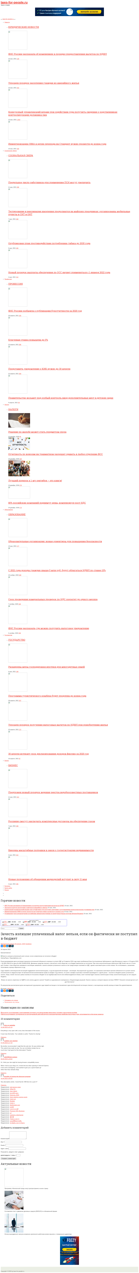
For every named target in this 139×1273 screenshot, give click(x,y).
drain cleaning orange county (18, 1097)
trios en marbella (9, 1025)
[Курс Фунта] (45, 922)
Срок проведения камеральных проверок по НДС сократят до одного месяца (52, 599)
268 (17, 219)
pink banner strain (15, 1087)
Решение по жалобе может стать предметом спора (37, 431)
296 (17, 884)
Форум (7, 890)
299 (20, 633)
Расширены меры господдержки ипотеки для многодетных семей (46, 666)
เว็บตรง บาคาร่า (14, 1119)
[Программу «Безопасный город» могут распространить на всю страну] (14, 1186)
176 (20, 485)
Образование (9, 509)
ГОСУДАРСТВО (16, 639)
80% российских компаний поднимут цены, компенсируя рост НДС (47, 502)
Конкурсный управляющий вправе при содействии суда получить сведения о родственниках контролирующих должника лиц (62, 113)
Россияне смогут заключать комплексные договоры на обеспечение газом (51, 821)
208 (20, 575)
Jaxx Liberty (13, 1091)
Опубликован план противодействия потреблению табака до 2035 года (49, 243)
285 (20, 344)
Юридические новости (8, 944)
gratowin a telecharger (16, 1115)
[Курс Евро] (25, 922)
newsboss (28, 944)
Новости (7, 22)
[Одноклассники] (4, 946)
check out (13, 1099)
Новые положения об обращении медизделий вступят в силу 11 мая (47, 879)
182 (18, 148)
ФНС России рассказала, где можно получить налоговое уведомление (48, 628)
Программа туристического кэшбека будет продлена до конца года (47, 695)
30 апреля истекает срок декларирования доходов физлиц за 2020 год (48, 753)
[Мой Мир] (7, 946)
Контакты (7, 886)
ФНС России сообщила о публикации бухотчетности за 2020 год (45, 310)
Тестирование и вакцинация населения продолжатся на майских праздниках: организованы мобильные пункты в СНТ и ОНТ (69, 213)
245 (17, 248)
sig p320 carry (14, 1093)
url (10, 1113)
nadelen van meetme (10, 1041)
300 (20, 373)
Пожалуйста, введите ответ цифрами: (12, 1152)
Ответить (3, 1037)
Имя (2, 1142)
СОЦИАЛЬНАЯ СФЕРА (20, 155)
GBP (49, 922)
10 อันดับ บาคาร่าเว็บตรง (17, 1123)
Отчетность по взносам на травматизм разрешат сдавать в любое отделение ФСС (55, 454)
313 (18, 797)
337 (20, 700)
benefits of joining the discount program (17, 1076)
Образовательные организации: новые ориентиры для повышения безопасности (55, 541)
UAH (32, 924)
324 (17, 855)
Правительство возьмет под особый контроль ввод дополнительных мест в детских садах (60, 397)
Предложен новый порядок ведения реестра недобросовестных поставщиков (53, 792)
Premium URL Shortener (17, 1111)
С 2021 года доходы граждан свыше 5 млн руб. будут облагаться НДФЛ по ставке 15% (57, 570)
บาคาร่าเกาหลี (14, 1109)
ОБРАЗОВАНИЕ (17, 514)
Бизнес (7, 760)
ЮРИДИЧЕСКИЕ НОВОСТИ (23, 27)
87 (19, 758)
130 (18, 58)
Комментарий (5, 1138)
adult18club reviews (10, 1057)
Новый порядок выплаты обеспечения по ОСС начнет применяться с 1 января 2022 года (59, 272)
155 (20, 315)
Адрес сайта (4, 1148)
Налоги (7, 404)
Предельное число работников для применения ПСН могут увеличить (49, 182)
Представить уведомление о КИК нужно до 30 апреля (39, 368)
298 (18, 187)
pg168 (12, 1107)
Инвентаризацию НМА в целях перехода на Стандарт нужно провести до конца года (57, 143)
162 (18, 87)
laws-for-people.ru (14, 2)
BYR (12, 924)
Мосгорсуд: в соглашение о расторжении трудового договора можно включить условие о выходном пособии (39, 1012)
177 (18, 546)
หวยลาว (12, 1103)
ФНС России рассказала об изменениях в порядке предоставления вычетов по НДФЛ (57, 53)
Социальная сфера (11, 150)
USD (9, 922)
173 (20, 507)
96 (20, 436)
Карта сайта (8, 888)
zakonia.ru (10, 988)
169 (20, 604)
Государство (8, 635)
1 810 (18, 119)
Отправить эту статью (11, 1000)
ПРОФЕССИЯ (15, 283)
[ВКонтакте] (2, 946)
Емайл (3, 1145)
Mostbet (12, 1101)
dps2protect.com (15, 1105)
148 (17, 671)
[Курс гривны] (28, 925)
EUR (29, 922)
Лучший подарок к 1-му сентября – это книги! (35, 480)
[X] (10, 946)
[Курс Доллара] (5, 922)
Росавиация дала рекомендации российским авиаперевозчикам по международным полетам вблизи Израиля (44, 913)
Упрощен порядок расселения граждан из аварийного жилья (43, 82)
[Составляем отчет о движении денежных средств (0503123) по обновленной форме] (14, 1209)
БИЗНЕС (13, 765)
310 (17, 277)
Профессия (8, 279)
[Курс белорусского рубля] (6, 925)
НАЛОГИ (13, 409)
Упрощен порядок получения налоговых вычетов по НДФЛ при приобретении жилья (58, 724)
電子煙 (12, 1117)
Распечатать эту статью (12, 1002)
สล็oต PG (13, 1089)
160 (20, 459)
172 (20, 729)
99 (19, 402)
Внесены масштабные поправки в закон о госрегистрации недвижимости (51, 850)
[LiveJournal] (12, 946)
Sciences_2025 (14, 1095)
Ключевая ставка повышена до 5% (28, 339)
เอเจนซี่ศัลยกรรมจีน (16, 1121)
